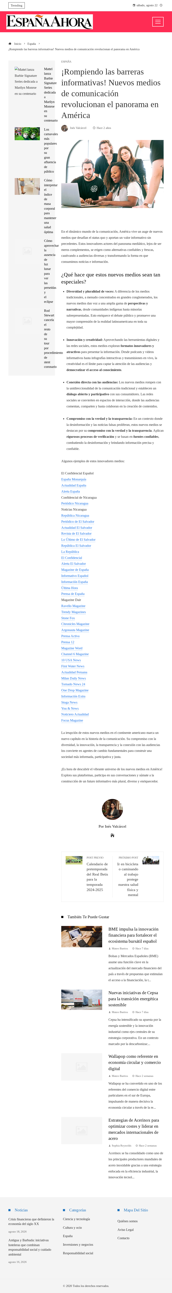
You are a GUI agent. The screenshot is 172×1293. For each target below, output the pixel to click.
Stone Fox (68, 618)
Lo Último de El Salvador (78, 539)
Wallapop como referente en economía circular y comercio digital (134, 1062)
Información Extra (73, 696)
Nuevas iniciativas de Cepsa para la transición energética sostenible (133, 998)
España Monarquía (73, 479)
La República (70, 551)
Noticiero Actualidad (75, 714)
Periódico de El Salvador (77, 521)
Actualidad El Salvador (76, 527)
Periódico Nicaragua (74, 503)
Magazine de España (75, 569)
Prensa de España (73, 594)
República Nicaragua (75, 515)
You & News (70, 708)
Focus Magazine (72, 720)
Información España (74, 582)
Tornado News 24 (73, 684)
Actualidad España (73, 485)
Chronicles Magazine (75, 624)
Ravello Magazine (73, 606)
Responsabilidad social (78, 1253)
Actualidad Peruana (74, 672)
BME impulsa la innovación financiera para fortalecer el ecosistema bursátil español (133, 935)
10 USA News (71, 660)
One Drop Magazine (75, 690)
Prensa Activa (70, 636)
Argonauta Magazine (75, 630)
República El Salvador (76, 545)
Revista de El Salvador (76, 533)
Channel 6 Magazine (75, 654)
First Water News (72, 666)
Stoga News (69, 702)
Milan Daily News (73, 678)
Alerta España (70, 491)
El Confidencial (71, 558)
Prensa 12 (67, 642)
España (66, 61)
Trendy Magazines (73, 612)
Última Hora (69, 588)
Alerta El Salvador (73, 563)
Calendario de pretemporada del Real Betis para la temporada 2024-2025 (97, 874)
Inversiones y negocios (78, 1244)
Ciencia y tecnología (76, 1219)
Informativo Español (74, 576)
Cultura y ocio (72, 1227)
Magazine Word (71, 648)
